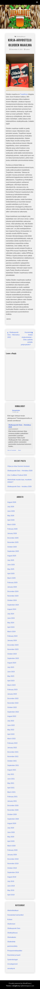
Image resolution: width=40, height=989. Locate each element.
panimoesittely (12, 946)
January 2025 (12, 587)
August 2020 (11, 823)
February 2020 (12, 850)
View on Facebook (11, 450)
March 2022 (11, 738)
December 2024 (12, 591)
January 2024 (12, 640)
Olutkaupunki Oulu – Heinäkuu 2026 (19, 470)
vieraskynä (11, 968)
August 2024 (11, 609)
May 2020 (10, 837)
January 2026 (12, 533)
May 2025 (10, 569)
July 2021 (10, 774)
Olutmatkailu (11, 937)
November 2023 (12, 649)
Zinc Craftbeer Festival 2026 (17, 475)
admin (28, 49)
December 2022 (12, 698)
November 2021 (12, 756)
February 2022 (12, 743)
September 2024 (13, 605)
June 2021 (11, 779)
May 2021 (10, 783)
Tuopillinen (24, 94)
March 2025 (11, 578)
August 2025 (11, 556)
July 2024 (10, 614)
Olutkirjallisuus (12, 933)
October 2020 (12, 814)
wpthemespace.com (27, 986)
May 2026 (10, 515)
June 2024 (11, 618)
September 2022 (13, 712)
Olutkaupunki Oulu (13, 928)
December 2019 (12, 859)
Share (19, 450)
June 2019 (11, 886)
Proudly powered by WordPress (20, 983)
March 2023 (11, 685)
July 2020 (10, 828)
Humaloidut (16, 410)
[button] (37, 2)
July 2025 (10, 560)
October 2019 (12, 868)
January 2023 (12, 694)
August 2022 (11, 716)
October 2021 (12, 761)
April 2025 (10, 573)
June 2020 (11, 832)
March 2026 (11, 524)
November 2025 (12, 542)
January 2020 (12, 854)
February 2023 (12, 689)
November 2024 (12, 596)
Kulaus (9, 919)
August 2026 (11, 502)
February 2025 (12, 582)
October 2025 (12, 547)
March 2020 (11, 846)
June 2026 (11, 511)
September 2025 (13, 551)
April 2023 (10, 680)
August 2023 (11, 663)
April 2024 (10, 627)
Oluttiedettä (11, 941)
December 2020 (12, 805)
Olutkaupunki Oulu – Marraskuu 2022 (13, 335)
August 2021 (11, 770)
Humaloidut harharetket (15, 915)
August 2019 (11, 877)
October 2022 (12, 707)
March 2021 (11, 792)
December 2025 (12, 538)
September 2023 (13, 658)
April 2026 (10, 520)
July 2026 (10, 506)
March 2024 (11, 631)
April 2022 (10, 734)
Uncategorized (12, 964)
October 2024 (12, 600)
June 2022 (11, 725)
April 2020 (10, 841)
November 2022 (12, 703)
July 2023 (10, 667)
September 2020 (13, 819)
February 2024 (12, 636)
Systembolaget (12, 959)
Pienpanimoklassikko (14, 950)
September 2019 (13, 872)
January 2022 (12, 747)
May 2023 (10, 676)
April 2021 (10, 788)
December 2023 (12, 645)
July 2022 (10, 721)
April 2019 (10, 895)
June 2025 (11, 564)
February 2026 (12, 529)
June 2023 (11, 671)
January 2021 (12, 801)
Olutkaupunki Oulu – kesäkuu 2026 (19, 486)
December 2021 (12, 752)
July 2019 (10, 881)
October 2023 (12, 654)
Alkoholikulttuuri (12, 910)
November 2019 (12, 863)
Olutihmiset (11, 924)
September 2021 (13, 765)
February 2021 (12, 796)
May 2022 (10, 730)
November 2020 (12, 810)
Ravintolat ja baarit (13, 955)
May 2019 (10, 890)
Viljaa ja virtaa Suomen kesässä (18, 466)
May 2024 (10, 622)
